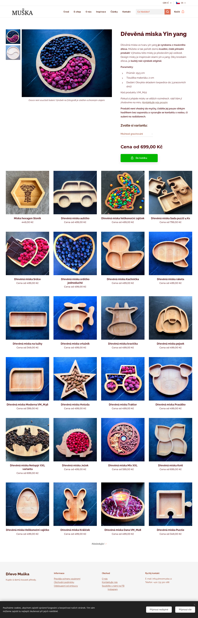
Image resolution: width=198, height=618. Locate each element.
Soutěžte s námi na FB (113, 586)
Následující (98, 543)
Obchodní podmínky (64, 582)
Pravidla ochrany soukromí (67, 578)
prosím (163, 102)
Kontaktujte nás (150, 102)
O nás (105, 578)
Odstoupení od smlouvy (66, 586)
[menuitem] (67, 11)
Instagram (113, 589)
